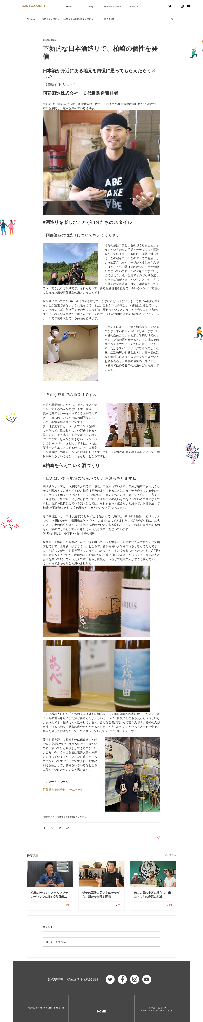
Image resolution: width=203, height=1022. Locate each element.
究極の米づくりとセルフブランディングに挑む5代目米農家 (49, 895)
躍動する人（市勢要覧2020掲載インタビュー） (67, 817)
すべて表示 (170, 855)
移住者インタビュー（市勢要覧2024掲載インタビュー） (70, 19)
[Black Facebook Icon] (176, 6)
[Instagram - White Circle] (134, 979)
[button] (172, 19)
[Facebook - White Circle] (122, 979)
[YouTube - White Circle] (146, 979)
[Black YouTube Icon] (188, 6)
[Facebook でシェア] (44, 827)
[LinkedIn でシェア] (59, 827)
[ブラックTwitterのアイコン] (170, 6)
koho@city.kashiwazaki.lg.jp (157, 1010)
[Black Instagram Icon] (182, 6)
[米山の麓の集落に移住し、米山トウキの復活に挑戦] (153, 874)
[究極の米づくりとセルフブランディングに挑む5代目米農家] (50, 874)
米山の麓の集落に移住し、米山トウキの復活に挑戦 (152, 894)
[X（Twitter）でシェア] (52, 827)
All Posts (31, 19)
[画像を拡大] (70, 264)
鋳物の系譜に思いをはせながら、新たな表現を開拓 (101, 894)
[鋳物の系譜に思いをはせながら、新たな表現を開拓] (101, 874)
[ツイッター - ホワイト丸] (110, 979)
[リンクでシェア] (67, 827)
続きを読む (109, 19)
